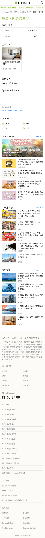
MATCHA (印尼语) (8, 439)
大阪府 (25, 371)
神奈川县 (5, 385)
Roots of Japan (8, 490)
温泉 (4, 110)
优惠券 (40, 7)
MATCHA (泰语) (8, 424)
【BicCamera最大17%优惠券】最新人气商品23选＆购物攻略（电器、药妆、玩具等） (30, 213)
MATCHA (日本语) (8, 409)
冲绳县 (25, 380)
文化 (28, 128)
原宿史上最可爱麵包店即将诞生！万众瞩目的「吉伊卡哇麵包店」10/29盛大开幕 (30, 183)
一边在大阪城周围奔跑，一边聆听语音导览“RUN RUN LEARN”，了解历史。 (30, 286)
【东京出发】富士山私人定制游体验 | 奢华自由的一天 (30, 307)
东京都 (4, 371)
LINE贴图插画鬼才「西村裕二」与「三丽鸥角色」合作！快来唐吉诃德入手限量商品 (30, 161)
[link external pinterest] (14, 397)
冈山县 (25, 385)
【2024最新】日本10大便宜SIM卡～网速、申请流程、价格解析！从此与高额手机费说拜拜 (30, 245)
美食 (7, 123)
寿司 (10, 110)
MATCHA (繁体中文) (9, 419)
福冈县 (4, 380)
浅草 (15, 110)
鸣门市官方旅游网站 (9, 495)
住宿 (28, 123)
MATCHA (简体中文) (9, 434)
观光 (7, 128)
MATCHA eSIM (7, 468)
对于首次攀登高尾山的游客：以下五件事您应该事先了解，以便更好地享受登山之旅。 (30, 275)
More (38, 136)
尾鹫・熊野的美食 (27, 7)
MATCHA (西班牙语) (9, 453)
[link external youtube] (18, 397)
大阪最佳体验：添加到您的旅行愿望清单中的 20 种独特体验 (30, 296)
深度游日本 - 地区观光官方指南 (13, 473)
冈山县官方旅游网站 (9, 485)
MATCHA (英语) (8, 414)
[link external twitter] (9, 397)
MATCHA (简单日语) (9, 448)
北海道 (25, 375)
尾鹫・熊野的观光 (9, 7)
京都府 (4, 375)
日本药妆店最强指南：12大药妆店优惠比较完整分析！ (30, 223)
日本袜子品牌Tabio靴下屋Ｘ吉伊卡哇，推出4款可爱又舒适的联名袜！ (30, 172)
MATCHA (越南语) (8, 443)
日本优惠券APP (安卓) (10, 463)
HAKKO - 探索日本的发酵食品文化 (15, 500)
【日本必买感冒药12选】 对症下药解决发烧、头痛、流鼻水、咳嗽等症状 (30, 235)
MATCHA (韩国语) (8, 429)
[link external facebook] (4, 397)
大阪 (21, 110)
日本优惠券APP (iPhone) (11, 458)
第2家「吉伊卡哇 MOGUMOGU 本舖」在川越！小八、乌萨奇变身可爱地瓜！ (30, 194)
